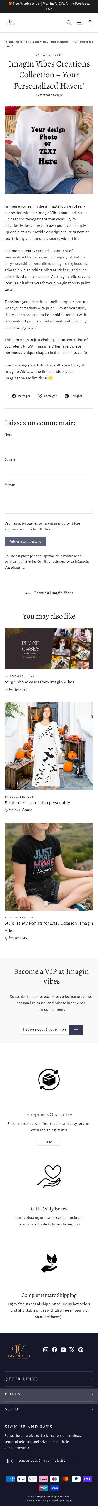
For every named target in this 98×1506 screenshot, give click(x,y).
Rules (13, 1394)
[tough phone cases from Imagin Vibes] (49, 648)
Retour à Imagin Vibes (53, 593)
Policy (49, 1142)
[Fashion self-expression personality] (49, 746)
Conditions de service (53, 561)
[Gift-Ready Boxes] (49, 1177)
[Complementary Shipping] (49, 1263)
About (13, 1409)
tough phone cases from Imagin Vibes (39, 682)
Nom (8, 434)
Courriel (10, 459)
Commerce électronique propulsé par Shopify (49, 1500)
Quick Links (22, 1379)
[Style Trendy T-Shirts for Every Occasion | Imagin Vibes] (49, 867)
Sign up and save (29, 1426)
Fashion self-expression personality (37, 803)
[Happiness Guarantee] (49, 1082)
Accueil (9, 41)
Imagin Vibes (22, 41)
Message (10, 484)
